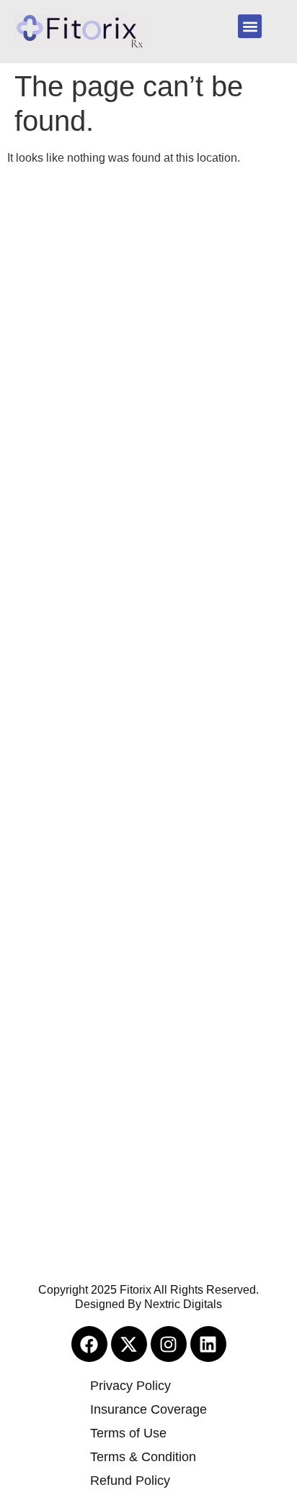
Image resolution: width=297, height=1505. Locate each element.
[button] (250, 26)
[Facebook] (89, 1344)
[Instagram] (169, 1344)
